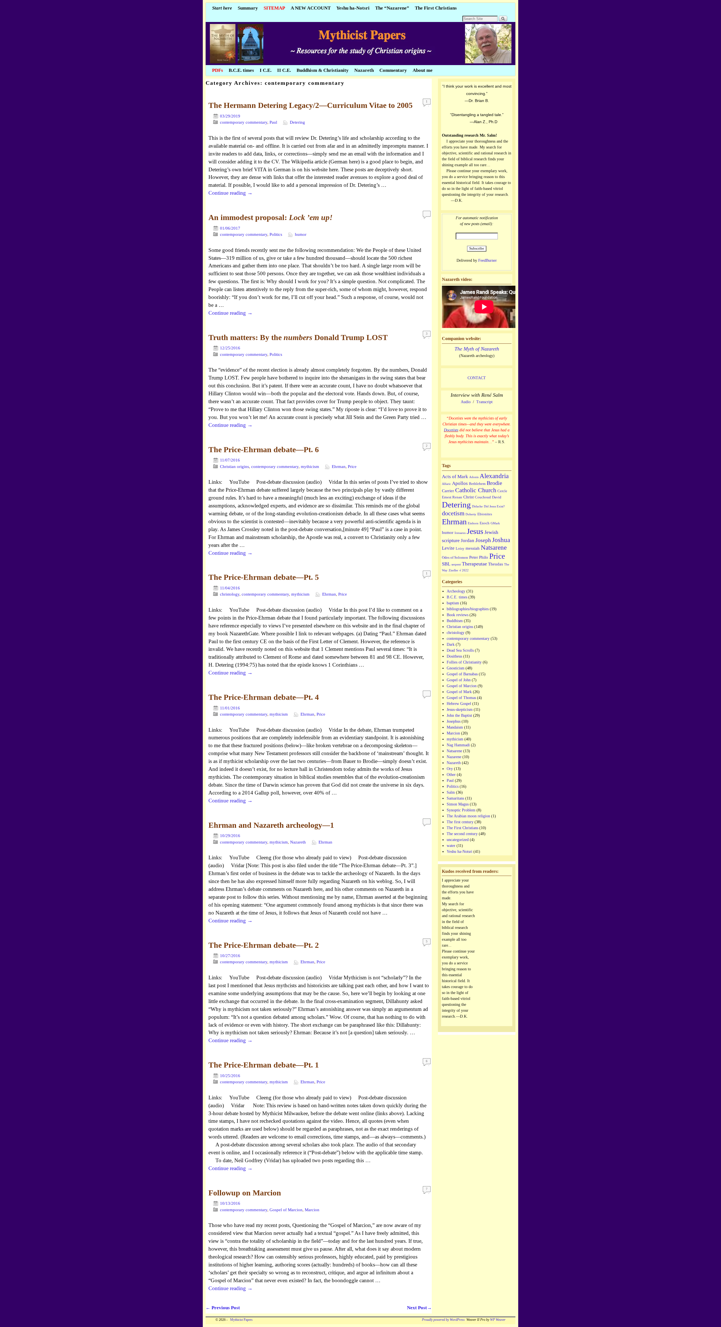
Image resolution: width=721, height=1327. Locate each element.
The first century (460, 822)
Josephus (453, 721)
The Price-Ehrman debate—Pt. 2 (263, 945)
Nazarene (454, 757)
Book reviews (457, 615)
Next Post (419, 1307)
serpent (456, 564)
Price (352, 466)
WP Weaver (498, 1320)
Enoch (484, 523)
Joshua (501, 539)
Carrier (448, 490)
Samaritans (455, 798)
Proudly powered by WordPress (443, 1320)
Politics (276, 234)
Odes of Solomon (455, 557)
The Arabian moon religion (468, 816)
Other (451, 775)
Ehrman (339, 466)
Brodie (494, 483)
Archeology (456, 591)
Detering (297, 122)
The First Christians (436, 8)
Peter (473, 557)
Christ (468, 496)
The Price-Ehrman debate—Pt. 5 (263, 577)
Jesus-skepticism (460, 709)
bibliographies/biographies (468, 609)
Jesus (475, 531)
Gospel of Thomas (461, 698)
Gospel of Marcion (286, 1210)
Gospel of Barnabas (462, 674)
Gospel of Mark (459, 692)
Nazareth (364, 70)
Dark (451, 644)
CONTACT (477, 378)
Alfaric (446, 483)
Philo (483, 557)
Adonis (474, 477)
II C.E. (284, 70)
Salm (451, 792)
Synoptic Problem (461, 810)
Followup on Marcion (244, 1192)
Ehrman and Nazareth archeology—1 (271, 825)
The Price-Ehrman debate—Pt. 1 (263, 1064)
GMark (495, 523)
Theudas (495, 564)
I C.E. (266, 70)
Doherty (471, 514)
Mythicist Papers (240, 1320)
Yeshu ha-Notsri (353, 8)
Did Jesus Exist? (494, 506)
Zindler (453, 570)
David (496, 497)
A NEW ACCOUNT (311, 8)
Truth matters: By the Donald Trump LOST (298, 337)
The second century (462, 834)
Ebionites (484, 514)
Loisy (460, 548)
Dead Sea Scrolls (460, 650)
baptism (453, 603)
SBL (446, 564)
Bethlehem (477, 483)
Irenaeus (460, 532)
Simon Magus (458, 804)
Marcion (312, 1210)
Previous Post (223, 1307)
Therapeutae (474, 564)
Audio (466, 402)
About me (423, 70)
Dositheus (454, 656)
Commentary (393, 70)
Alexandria (494, 476)
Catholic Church (475, 490)
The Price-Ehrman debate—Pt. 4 (263, 697)
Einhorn (473, 523)
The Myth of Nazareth (477, 349)
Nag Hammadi (458, 745)
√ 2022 (464, 570)
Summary (248, 8)
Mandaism (455, 727)
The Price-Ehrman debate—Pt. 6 (263, 449)
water (451, 846)
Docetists (451, 430)
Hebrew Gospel (459, 704)
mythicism (310, 466)
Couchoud (483, 497)
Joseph (483, 540)
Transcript (484, 402)
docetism (453, 513)
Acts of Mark (455, 476)
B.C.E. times (241, 70)
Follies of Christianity (464, 662)
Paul (273, 122)
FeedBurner (487, 260)
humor (300, 234)
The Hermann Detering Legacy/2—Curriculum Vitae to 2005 (310, 105)
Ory (450, 769)
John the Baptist (459, 715)
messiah (473, 548)
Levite (448, 548)
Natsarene (494, 547)
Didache (477, 506)
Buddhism (455, 621)
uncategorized (458, 840)
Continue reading (230, 193)
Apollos (460, 483)
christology (229, 594)
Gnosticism (455, 668)
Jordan (467, 540)
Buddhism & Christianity (323, 70)
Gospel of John (459, 680)
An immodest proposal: (270, 217)
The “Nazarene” (392, 8)
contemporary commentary (243, 122)
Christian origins (234, 466)
